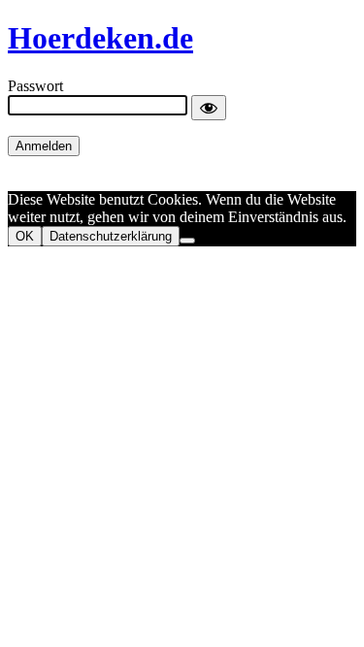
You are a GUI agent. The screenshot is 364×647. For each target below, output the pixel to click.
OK (25, 236)
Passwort (35, 86)
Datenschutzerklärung (111, 236)
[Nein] (187, 240)
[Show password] (208, 107)
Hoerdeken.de (100, 37)
